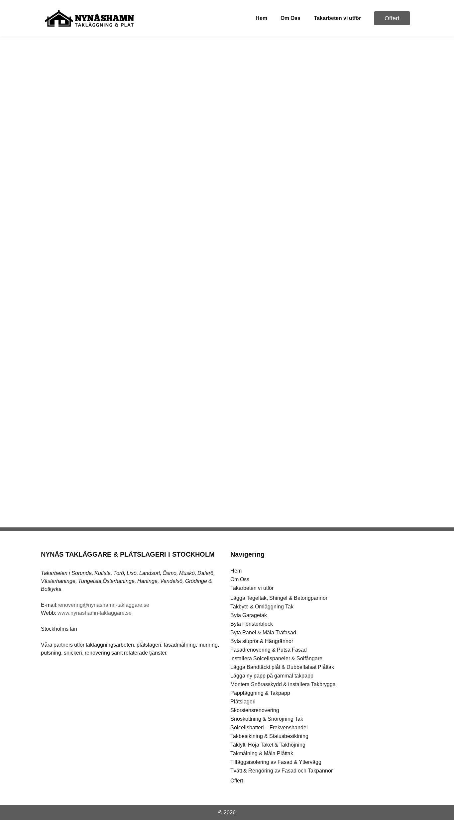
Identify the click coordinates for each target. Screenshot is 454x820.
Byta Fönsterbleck (251, 624)
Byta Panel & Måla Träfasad (263, 632)
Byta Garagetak (248, 615)
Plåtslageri (243, 701)
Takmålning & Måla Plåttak (261, 753)
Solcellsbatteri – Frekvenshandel (269, 727)
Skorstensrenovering (254, 710)
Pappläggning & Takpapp (260, 693)
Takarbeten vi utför (337, 18)
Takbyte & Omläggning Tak (261, 606)
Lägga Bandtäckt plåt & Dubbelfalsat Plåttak (282, 667)
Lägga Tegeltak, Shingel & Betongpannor (278, 598)
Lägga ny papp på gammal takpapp (271, 676)
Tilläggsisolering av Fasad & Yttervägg (275, 762)
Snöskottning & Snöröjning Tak (266, 719)
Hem (261, 18)
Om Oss (290, 18)
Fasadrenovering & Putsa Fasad (268, 650)
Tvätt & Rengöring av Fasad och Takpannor (281, 771)
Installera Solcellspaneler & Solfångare (276, 658)
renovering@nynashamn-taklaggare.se (103, 605)
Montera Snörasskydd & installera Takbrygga (283, 684)
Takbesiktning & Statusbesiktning (269, 736)
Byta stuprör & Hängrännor (261, 641)
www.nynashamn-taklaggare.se (94, 613)
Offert (236, 780)
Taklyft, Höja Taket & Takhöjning (267, 745)
